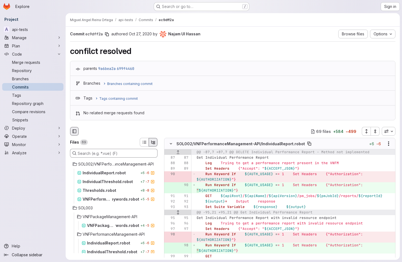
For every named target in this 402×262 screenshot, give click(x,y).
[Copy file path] (309, 144)
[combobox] (388, 131)
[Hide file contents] (171, 144)
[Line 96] (170, 223)
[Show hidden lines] (177, 212)
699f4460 (125, 68)
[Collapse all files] (375, 131)
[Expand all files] (366, 131)
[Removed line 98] (170, 234)
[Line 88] (170, 163)
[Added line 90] (183, 185)
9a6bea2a (107, 68)
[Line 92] (170, 201)
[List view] (144, 142)
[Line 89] (170, 169)
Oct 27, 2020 (140, 34)
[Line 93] (170, 207)
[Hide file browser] (74, 131)
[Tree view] (153, 142)
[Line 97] (170, 229)
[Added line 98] (183, 245)
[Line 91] (170, 196)
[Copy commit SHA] (107, 34)
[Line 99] (170, 256)
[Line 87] (170, 158)
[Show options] (388, 144)
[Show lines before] (177, 152)
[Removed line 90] (170, 174)
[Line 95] (170, 218)
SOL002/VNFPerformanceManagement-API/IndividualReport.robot (240, 143)
